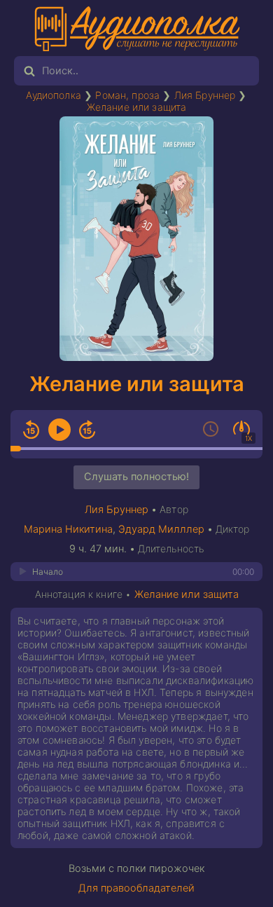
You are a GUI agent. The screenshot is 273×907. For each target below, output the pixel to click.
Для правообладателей (136, 888)
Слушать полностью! (136, 476)
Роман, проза (127, 95)
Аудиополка (53, 95)
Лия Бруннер (205, 95)
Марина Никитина (68, 529)
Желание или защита (137, 107)
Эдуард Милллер (161, 529)
